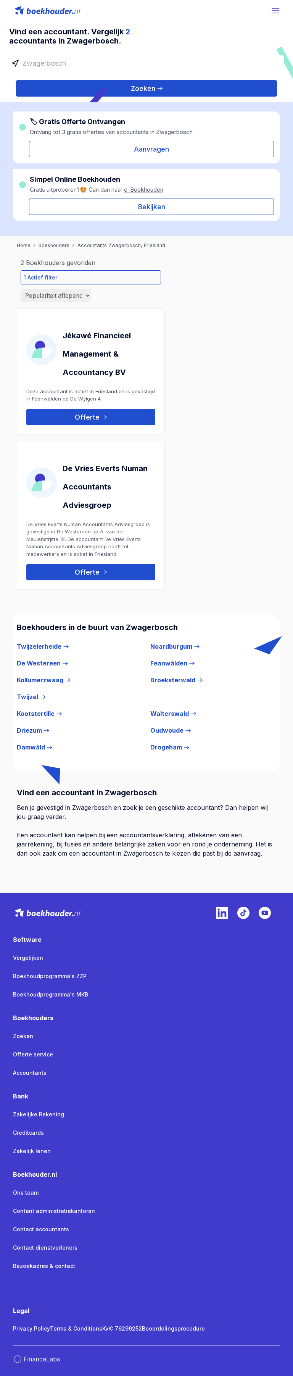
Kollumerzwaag (40, 680)
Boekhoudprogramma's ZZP (50, 976)
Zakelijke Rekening (38, 1114)
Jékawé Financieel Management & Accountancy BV (97, 354)
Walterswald (169, 713)
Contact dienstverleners (45, 1247)
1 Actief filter (40, 277)
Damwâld (31, 747)
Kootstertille (36, 713)
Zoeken (143, 88)
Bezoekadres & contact (44, 1266)
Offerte (87, 417)
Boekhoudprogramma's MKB (50, 994)
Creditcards (28, 1132)
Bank (20, 1096)
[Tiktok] (243, 913)
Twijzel (27, 697)
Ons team (26, 1192)
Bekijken (151, 207)
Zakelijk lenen (32, 1151)
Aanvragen (151, 149)
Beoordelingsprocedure (173, 1328)
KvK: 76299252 (122, 1328)
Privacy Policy (31, 1328)
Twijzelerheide (39, 646)
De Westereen (39, 663)
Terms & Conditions (76, 1328)
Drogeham (166, 747)
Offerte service (33, 1054)
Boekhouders (33, 1018)
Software (27, 939)
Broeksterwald (172, 680)
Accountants (30, 1072)
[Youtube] (265, 913)
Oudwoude (167, 730)
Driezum (29, 730)
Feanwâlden (168, 663)
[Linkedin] (222, 913)
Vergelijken (28, 957)
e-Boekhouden (143, 189)
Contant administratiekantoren (54, 1211)
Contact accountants (41, 1229)
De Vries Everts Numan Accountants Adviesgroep (105, 487)
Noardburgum (171, 646)
